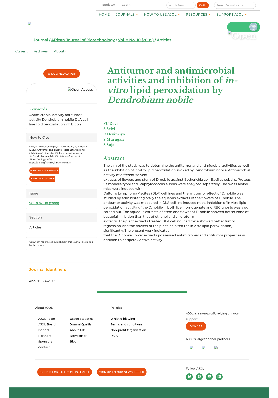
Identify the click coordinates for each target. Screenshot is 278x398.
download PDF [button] (63, 73)
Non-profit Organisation (128, 330)
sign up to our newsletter (121, 372)
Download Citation (41, 178)
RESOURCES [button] (197, 14)
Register (108, 5)
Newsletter (78, 336)
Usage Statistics (81, 319)
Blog (73, 341)
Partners (44, 336)
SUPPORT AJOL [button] (231, 14)
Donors (43, 330)
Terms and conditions (127, 324)
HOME (104, 14)
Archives (41, 51)
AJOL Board (47, 324)
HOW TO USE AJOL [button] (161, 14)
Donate (196, 326)
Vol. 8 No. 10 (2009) (136, 40)
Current (21, 51)
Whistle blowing (123, 319)
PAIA (114, 336)
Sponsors (45, 341)
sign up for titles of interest (65, 372)
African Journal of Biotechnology (83, 40)
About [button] (59, 51)
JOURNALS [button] (126, 14)
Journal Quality (81, 324)
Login (126, 5)
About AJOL (78, 330)
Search (202, 5)
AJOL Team (46, 319)
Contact (44, 347)
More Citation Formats (43, 170)
